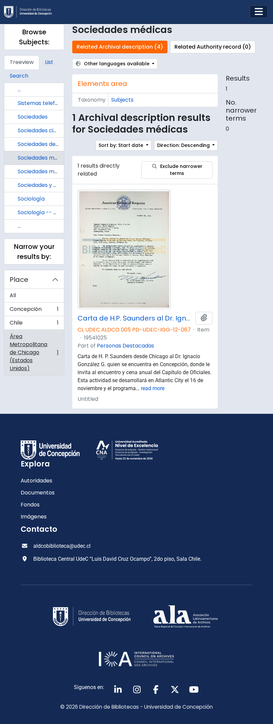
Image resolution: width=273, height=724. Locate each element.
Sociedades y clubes (44, 185)
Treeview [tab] (22, 62)
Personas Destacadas (125, 346)
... (19, 89)
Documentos (38, 492)
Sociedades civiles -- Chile (52, 130)
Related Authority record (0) (212, 47)
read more (152, 388)
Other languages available (117, 63)
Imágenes (34, 516)
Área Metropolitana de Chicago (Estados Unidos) (34, 352)
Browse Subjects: (34, 37)
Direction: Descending (184, 145)
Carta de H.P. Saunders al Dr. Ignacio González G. (135, 318)
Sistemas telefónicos (45, 103)
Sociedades (33, 117)
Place (19, 279)
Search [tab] (19, 76)
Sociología (31, 199)
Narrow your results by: (34, 251)
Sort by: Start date (121, 145)
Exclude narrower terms (180, 170)
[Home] (30, 11)
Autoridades (36, 480)
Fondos (30, 504)
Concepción (34, 310)
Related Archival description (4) (120, 47)
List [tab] (49, 62)
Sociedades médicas (44, 158)
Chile (34, 324)
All (13, 295)
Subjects (122, 100)
